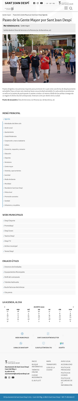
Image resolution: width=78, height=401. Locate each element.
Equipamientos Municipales (14, 272)
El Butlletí (36, 381)
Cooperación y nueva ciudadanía (15, 141)
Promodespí (8, 226)
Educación (8, 153)
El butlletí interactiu (43, 348)
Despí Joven (8, 231)
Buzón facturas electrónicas (14, 287)
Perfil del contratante (12, 277)
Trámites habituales (11, 282)
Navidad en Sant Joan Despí (14, 188)
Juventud (7, 175)
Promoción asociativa (11, 196)
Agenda (7, 119)
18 (18, 317)
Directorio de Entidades (12, 267)
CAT (47, 3)
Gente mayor (9, 166)
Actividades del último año (13, 123)
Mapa (48, 361)
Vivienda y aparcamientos (13, 171)
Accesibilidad (66, 364)
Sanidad (7, 201)
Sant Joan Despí (17, 3)
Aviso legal (65, 361)
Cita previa (8, 292)
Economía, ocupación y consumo (15, 149)
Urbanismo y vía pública (12, 205)
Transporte (51, 364)
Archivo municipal (10, 246)
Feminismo (8, 162)
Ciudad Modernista (11, 136)
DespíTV (62, 348)
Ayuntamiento (9, 132)
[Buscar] (71, 8)
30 (70, 319)
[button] (39, 82)
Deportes (8, 158)
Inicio (34, 361)
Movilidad (8, 184)
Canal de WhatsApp (20, 348)
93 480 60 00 (10, 371)
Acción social (9, 128)
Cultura (7, 145)
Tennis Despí (9, 251)
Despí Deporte (9, 221)
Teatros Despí (9, 236)
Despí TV (7, 241)
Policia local (8, 192)
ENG (54, 3)
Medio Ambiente (10, 179)
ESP (50, 3)
